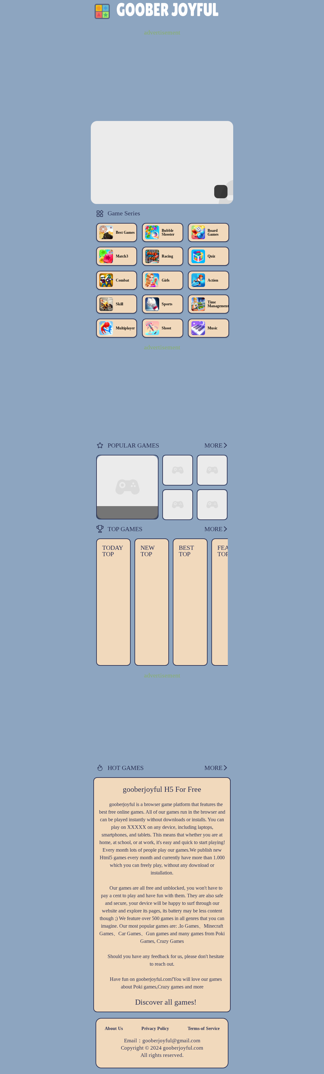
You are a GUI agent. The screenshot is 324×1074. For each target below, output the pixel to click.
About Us (114, 1028)
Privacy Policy (155, 1028)
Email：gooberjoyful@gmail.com (162, 1041)
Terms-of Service (204, 1028)
